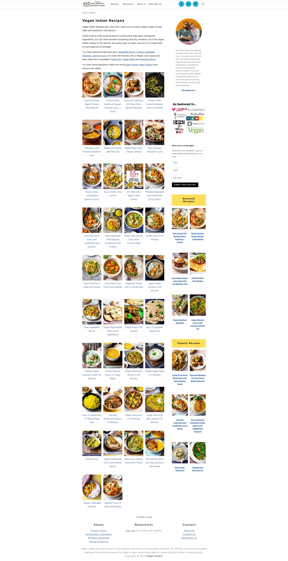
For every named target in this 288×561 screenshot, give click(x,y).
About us (141, 4)
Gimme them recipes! (185, 185)
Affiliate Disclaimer (99, 538)
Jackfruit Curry (99, 56)
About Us (189, 530)
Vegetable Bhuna (126, 52)
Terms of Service (98, 541)
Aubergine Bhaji (148, 59)
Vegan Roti (116, 59)
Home (84, 13)
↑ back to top (144, 517)
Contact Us (189, 534)
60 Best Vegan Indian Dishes (137, 64)
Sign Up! (130, 530)
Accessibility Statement (98, 534)
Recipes (115, 4)
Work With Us (189, 538)
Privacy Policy (99, 530)
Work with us (155, 4)
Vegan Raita (129, 59)
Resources (128, 4)
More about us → (189, 90)
